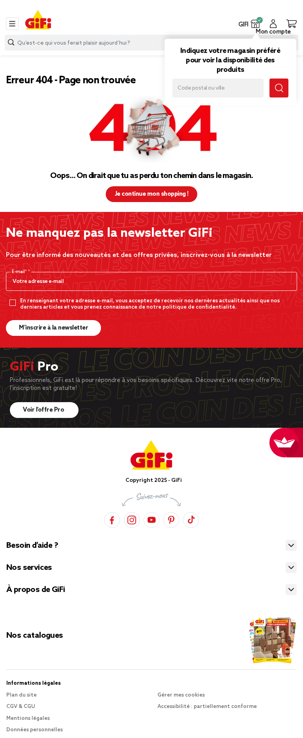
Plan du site (21, 695)
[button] (255, 23)
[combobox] (151, 43)
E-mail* (20, 272)
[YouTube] (151, 519)
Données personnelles (34, 730)
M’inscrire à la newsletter (53, 328)
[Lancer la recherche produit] (11, 42)
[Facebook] (112, 519)
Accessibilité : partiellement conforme (207, 707)
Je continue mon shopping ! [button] (152, 194)
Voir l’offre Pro (44, 410)
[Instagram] (132, 519)
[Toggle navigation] (12, 23)
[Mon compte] (273, 23)
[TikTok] (191, 519)
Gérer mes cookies (181, 695)
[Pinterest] (171, 519)
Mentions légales (28, 718)
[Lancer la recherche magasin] (278, 88)
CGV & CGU (20, 707)
